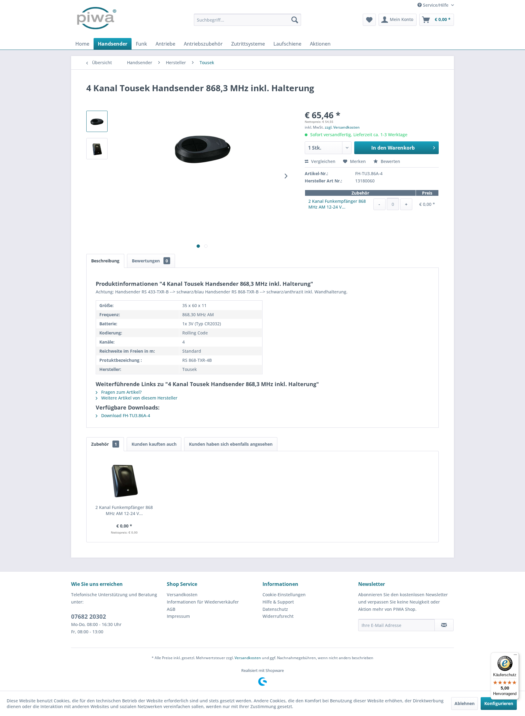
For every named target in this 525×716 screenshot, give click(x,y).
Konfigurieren (498, 703)
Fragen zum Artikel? (121, 392)
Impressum (178, 616)
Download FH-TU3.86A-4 (125, 415)
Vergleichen (322, 161)
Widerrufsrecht (277, 616)
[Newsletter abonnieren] (444, 625)
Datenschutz (275, 609)
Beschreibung (105, 261)
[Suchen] (294, 20)
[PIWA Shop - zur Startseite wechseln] (95, 20)
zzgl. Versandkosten (342, 127)
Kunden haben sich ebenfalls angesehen (231, 444)
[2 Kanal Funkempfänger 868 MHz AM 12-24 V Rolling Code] (124, 480)
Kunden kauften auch (154, 444)
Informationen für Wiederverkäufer (203, 602)
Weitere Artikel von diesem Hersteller (138, 398)
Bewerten (389, 161)
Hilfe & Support (278, 602)
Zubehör (104, 444)
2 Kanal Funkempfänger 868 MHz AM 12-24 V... (337, 204)
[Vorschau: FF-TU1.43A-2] (97, 148)
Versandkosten (182, 594)
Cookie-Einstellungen (284, 594)
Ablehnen (465, 703)
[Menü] (515, 656)
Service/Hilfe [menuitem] (436, 5)
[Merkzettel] (369, 20)
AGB (171, 609)
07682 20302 (88, 617)
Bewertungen (150, 261)
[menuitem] (247, 20)
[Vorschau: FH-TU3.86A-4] (97, 121)
